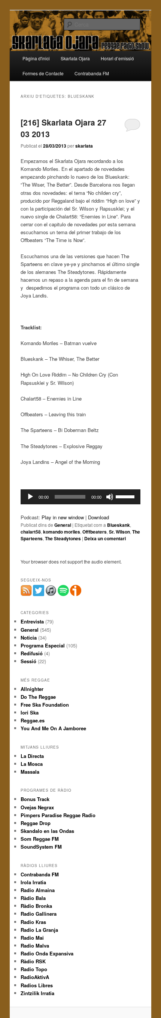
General (62, 525)
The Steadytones (63, 538)
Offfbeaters (94, 531)
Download (98, 517)
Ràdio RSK (33, 961)
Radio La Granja (39, 929)
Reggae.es (33, 720)
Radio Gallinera (39, 913)
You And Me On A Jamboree (53, 728)
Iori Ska (30, 712)
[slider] (126, 496)
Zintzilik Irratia (37, 993)
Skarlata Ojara (75, 58)
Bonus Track (35, 799)
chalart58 (31, 531)
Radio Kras (33, 921)
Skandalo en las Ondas (47, 830)
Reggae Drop (36, 823)
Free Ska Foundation (45, 704)
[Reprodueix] (30, 497)
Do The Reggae (38, 696)
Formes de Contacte (43, 73)
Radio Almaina (38, 890)
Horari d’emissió (117, 58)
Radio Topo (34, 969)
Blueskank (118, 525)
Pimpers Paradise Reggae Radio (58, 815)
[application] (81, 496)
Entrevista (32, 621)
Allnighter (32, 688)
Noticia (29, 637)
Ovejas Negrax (37, 807)
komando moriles (61, 531)
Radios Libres (37, 985)
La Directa (32, 755)
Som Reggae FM (40, 838)
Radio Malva (35, 945)
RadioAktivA (35, 977)
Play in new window (63, 517)
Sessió (28, 661)
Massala (30, 771)
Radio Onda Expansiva (47, 953)
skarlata (84, 145)
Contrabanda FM (92, 73)
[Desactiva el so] (109, 497)
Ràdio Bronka (36, 905)
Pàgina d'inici (36, 58)
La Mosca (32, 763)
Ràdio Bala (33, 897)
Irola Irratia (33, 882)
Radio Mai (32, 937)
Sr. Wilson (119, 531)
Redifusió (32, 653)
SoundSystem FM (41, 846)
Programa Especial (43, 645)
